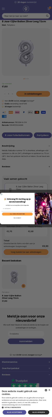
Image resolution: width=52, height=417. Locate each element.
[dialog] (26, 402)
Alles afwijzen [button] (38, 412)
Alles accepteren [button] (14, 412)
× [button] (49, 390)
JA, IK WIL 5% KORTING (17, 214)
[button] (26, 407)
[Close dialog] (1, 194)
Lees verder (35, 405)
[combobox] (46, 390)
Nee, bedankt (17, 217)
